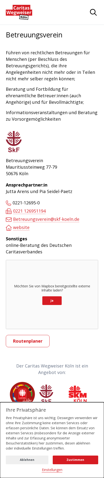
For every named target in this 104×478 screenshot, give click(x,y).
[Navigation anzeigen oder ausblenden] (93, 12)
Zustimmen (75, 460)
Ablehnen (27, 460)
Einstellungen (52, 469)
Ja (52, 300)
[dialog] (52, 440)
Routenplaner (28, 341)
